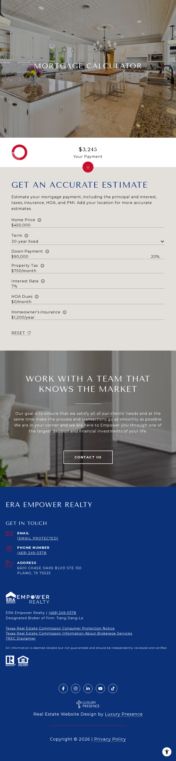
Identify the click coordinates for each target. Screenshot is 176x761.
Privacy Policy (110, 739)
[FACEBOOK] (63, 688)
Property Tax (24, 265)
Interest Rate (25, 281)
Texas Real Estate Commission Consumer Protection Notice (60, 628)
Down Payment (27, 251)
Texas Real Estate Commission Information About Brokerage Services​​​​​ (69, 633)
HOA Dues (22, 296)
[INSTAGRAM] (75, 688)
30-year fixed (24, 241)
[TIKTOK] (112, 688)
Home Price (23, 220)
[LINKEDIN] (88, 688)
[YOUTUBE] (100, 688)
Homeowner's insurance (35, 312)
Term (16, 235)
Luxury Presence (124, 714)
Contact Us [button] (88, 457)
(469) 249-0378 (32, 553)
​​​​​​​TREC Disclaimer (21, 638)
